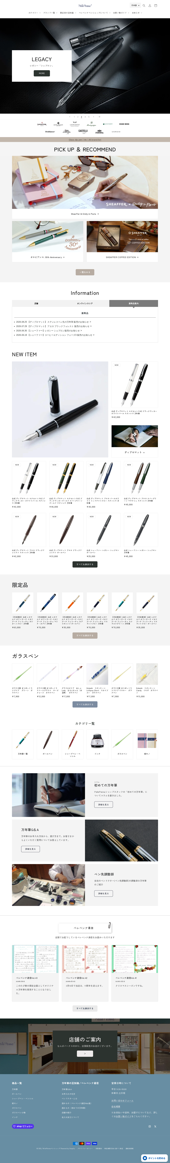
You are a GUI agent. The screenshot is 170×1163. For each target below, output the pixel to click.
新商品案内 (134, 303)
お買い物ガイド (123, 1116)
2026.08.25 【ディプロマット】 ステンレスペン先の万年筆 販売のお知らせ (52, 322)
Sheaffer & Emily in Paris (83, 213)
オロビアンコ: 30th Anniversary (46, 257)
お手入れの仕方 (68, 1094)
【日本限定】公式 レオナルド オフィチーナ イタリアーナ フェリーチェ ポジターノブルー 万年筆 (22, 620)
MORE (128, 73)
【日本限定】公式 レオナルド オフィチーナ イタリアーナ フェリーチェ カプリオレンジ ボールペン (72, 620)
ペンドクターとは (69, 1098)
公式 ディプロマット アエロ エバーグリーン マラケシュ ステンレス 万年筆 (140, 499)
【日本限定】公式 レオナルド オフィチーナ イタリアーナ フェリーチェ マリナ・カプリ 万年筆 (47, 620)
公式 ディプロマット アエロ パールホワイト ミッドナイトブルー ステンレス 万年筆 (103, 500)
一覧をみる (85, 272)
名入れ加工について (70, 1117)
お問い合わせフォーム (122, 1100)
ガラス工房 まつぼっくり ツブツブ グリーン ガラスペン (23, 690)
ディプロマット (133, 452)
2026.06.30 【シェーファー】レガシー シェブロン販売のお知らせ (48, 331)
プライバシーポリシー (85, 1148)
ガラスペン (122, 754)
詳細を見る (103, 804)
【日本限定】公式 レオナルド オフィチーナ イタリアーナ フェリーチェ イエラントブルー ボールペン (146, 620)
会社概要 (115, 1106)
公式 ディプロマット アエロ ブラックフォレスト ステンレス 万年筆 (28, 551)
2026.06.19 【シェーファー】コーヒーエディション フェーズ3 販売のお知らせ (54, 335)
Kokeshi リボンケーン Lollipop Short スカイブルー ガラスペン (97, 690)
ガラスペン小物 (19, 1112)
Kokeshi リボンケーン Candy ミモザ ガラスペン (147, 690)
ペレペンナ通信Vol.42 (76, 978)
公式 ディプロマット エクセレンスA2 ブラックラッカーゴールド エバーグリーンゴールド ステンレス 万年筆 (65, 500)
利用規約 (99, 1148)
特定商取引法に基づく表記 (113, 1148)
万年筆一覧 (23, 754)
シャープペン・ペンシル (72, 755)
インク (97, 754)
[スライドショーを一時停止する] (100, 117)
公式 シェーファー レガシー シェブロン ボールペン (103, 551)
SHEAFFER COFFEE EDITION (121, 257)
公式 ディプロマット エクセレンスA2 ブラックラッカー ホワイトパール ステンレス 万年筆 (134, 412)
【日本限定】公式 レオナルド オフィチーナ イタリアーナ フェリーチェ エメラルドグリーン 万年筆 (122, 620)
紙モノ (147, 754)
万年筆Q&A (67, 1089)
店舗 (36, 303)
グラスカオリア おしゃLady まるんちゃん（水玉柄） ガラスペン (72, 690)
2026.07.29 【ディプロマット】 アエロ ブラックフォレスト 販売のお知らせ (52, 326)
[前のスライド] (70, 117)
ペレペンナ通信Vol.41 (126, 978)
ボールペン (47, 754)
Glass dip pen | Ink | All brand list (85, 139)
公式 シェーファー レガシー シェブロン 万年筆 (140, 551)
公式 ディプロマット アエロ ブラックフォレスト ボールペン (65, 551)
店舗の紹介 (66, 1112)
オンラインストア (85, 303)
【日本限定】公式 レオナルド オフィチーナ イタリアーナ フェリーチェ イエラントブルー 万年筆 (97, 620)
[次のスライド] (94, 117)
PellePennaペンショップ (51, 1148)
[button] (34, 12)
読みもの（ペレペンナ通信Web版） (77, 1103)
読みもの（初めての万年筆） (74, 1108)
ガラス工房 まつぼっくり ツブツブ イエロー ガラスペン (122, 690)
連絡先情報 (129, 1148)
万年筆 (15, 1089)
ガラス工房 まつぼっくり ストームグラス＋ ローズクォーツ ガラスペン (47, 690)
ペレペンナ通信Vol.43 (27, 978)
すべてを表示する (85, 564)
